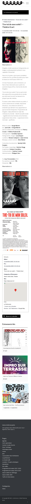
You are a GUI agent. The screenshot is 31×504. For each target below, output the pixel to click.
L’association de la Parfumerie (10, 455)
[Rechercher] (22, 3)
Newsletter (5, 464)
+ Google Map (21, 308)
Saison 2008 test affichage (9, 472)
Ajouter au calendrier (11, 316)
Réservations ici (7, 65)
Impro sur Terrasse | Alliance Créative (12, 376)
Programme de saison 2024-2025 (11, 470)
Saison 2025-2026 (8, 276)
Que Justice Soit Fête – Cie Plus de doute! (13, 405)
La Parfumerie (7, 304)
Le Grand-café (6, 460)
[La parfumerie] (12, 3)
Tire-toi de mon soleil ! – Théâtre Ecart (13, 271)
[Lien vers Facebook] (27, 502)
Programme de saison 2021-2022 (11, 468)
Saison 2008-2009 (7, 475)
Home (4, 451)
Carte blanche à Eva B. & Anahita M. (12, 348)
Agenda (4, 441)
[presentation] (15, 336)
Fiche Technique (6, 447)
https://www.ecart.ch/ (9, 281)
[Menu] (26, 3)
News (3, 488)
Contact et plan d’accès (8, 445)
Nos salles (5, 466)
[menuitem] (22, 3)
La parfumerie (6, 458)
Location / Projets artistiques (10, 462)
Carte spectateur (7, 443)
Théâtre (16, 276)
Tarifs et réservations (8, 477)
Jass (3, 453)
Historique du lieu (7, 449)
